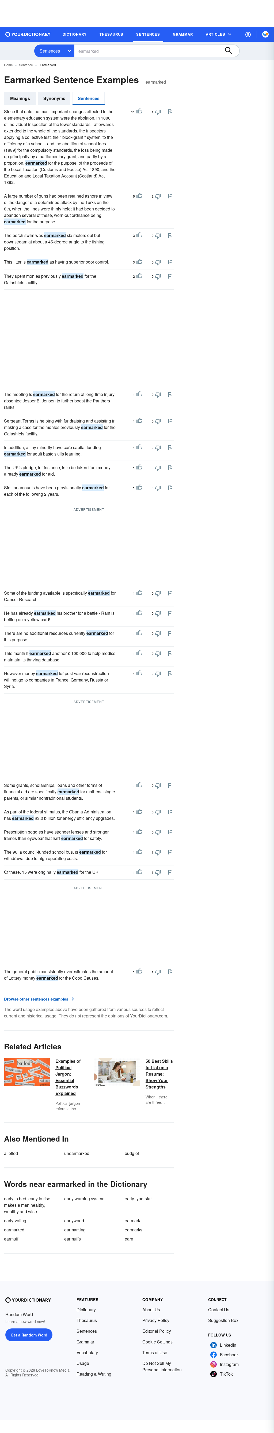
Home (8, 64)
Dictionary (86, 1309)
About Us (151, 1309)
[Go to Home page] (28, 34)
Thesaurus (87, 1320)
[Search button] (231, 51)
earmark (132, 1220)
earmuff (11, 1239)
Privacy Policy (155, 1320)
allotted (11, 1153)
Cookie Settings (157, 1342)
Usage (83, 1363)
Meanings (20, 98)
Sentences (50, 51)
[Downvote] (158, 111)
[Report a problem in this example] (170, 111)
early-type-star (138, 1198)
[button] (248, 34)
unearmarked (76, 1153)
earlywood (74, 1220)
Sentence (26, 64)
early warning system (84, 1198)
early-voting (15, 1220)
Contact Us (218, 1309)
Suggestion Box (223, 1320)
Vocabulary (87, 1352)
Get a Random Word (29, 1335)
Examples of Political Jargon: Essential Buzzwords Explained (68, 1077)
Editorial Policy (156, 1331)
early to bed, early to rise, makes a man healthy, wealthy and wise (27, 1204)
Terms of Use (154, 1352)
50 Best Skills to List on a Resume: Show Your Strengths (159, 1074)
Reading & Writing (94, 1374)
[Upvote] (139, 111)
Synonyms (54, 98)
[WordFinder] (265, 34)
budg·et (132, 1153)
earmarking (75, 1230)
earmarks (133, 1230)
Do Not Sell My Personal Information (162, 1366)
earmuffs (72, 1239)
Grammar (85, 1342)
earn (129, 1239)
